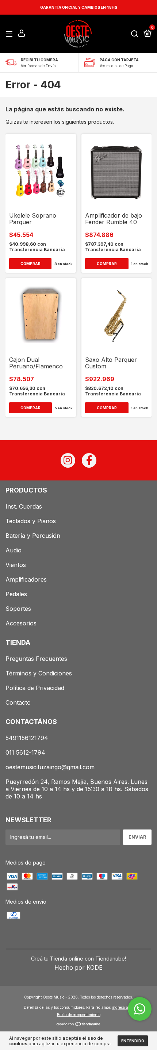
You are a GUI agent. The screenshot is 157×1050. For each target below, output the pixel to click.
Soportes (18, 608)
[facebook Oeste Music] (89, 460)
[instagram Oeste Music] (68, 460)
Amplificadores (26, 579)
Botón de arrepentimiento (78, 1014)
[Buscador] (135, 34)
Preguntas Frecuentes (36, 658)
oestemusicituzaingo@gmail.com (50, 767)
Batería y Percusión (32, 535)
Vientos (15, 564)
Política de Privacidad (34, 687)
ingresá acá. (122, 1007)
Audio (13, 550)
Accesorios (21, 623)
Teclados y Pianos (30, 521)
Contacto (18, 702)
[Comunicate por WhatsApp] (140, 1009)
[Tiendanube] (79, 1025)
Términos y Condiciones (38, 673)
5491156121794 (26, 737)
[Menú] (10, 34)
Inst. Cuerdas (23, 506)
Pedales (16, 594)
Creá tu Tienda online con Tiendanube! (78, 958)
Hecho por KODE (78, 967)
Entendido (132, 1041)
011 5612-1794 (25, 752)
